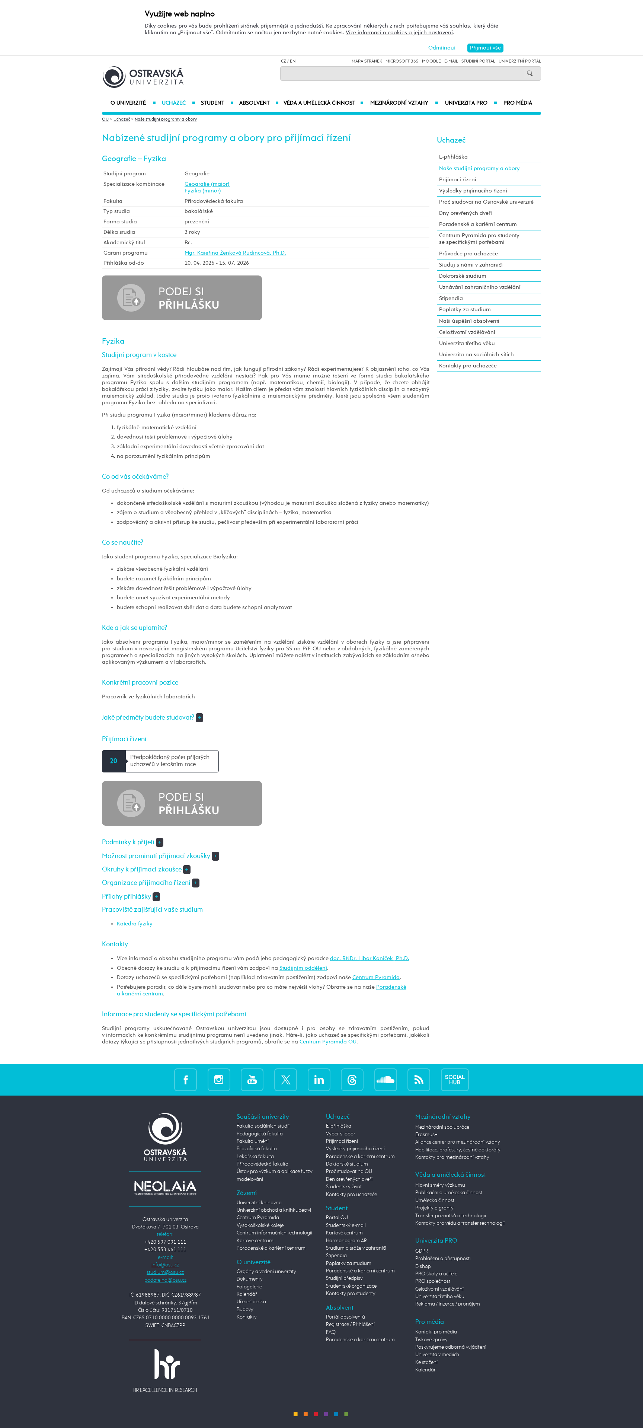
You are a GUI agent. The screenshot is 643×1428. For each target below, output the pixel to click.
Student (217, 103)
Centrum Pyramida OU (328, 1042)
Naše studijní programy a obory (166, 119)
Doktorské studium (462, 276)
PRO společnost (432, 1281)
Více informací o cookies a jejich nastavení (399, 32)
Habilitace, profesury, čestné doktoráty (457, 1150)
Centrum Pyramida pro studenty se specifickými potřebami (479, 239)
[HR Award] (165, 1370)
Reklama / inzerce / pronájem (447, 1304)
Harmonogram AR (346, 1240)
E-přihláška (453, 157)
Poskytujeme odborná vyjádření (450, 1347)
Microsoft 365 (402, 61)
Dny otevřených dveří (465, 213)
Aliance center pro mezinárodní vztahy (457, 1142)
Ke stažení (426, 1362)
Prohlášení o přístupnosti (443, 1258)
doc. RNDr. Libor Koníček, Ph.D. (369, 958)
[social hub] (455, 1080)
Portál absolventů (345, 1317)
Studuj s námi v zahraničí (471, 265)
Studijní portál (478, 61)
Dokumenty (250, 1279)
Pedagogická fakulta (260, 1134)
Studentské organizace (351, 1286)
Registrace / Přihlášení (350, 1324)
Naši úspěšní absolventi (469, 321)
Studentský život (344, 1186)
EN (292, 61)
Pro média (517, 103)
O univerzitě (133, 103)
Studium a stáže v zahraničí (356, 1248)
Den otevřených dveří (349, 1179)
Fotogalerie (249, 1287)
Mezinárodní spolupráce (442, 1127)
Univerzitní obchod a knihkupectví (274, 1210)
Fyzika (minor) (203, 191)
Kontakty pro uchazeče (468, 366)
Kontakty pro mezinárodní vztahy (452, 1157)
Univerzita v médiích (437, 1354)
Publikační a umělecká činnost (448, 1192)
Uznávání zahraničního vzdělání (480, 287)
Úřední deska (251, 1301)
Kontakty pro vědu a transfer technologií (460, 1223)
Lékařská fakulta (255, 1156)
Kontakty (247, 1317)
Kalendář (247, 1294)
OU (105, 119)
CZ (283, 61)
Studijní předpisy (344, 1278)
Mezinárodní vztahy (404, 103)
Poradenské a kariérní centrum (478, 224)
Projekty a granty (434, 1208)
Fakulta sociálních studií (263, 1126)
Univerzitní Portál (520, 61)
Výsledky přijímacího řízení (473, 191)
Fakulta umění (253, 1141)
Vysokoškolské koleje (260, 1225)
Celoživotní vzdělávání (467, 332)
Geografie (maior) (207, 184)
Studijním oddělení (303, 968)
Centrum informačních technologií (274, 1233)
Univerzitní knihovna (259, 1202)
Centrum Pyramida (376, 977)
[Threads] (352, 1080)
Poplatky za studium (465, 309)
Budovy (245, 1309)
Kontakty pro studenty (350, 1293)
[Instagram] (219, 1080)
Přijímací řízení (457, 179)
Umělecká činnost (434, 1200)
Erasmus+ (426, 1134)
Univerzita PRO (471, 103)
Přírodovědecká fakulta (262, 1164)
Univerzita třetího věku (467, 343)
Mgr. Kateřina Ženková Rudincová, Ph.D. (235, 253)
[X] (285, 1080)
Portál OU (337, 1217)
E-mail (451, 61)
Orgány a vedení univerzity (266, 1271)
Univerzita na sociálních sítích (476, 354)
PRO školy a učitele (436, 1273)
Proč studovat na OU (349, 1171)
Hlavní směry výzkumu (440, 1185)
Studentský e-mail (346, 1225)
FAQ (331, 1332)
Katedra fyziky (135, 924)
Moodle (431, 61)
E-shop (423, 1266)
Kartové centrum (255, 1240)
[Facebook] (185, 1080)
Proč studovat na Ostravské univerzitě (486, 202)
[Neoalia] (165, 1188)
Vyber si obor (340, 1134)
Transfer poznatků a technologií (450, 1215)
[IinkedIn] (319, 1080)
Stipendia (451, 298)
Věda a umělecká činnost (324, 103)
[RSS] (418, 1080)
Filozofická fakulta (257, 1148)
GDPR (421, 1251)
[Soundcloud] (385, 1080)
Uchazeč (178, 103)
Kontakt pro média (436, 1332)
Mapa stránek (367, 61)
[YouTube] (252, 1080)
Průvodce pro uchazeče (468, 253)
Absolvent (259, 103)
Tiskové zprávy (431, 1339)
